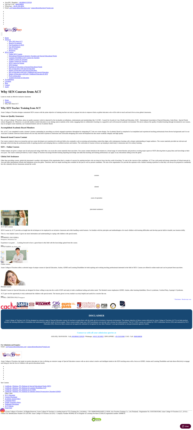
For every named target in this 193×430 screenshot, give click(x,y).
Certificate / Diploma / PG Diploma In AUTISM (20, 390)
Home (7, 38)
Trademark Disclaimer (12, 404)
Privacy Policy (13, 49)
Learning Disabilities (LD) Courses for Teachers (24, 58)
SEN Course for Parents (16, 63)
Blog (6, 83)
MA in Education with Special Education (22, 68)
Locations (8, 81)
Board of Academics (15, 43)
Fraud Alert (8, 408)
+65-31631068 (119, 336)
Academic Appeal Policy (13, 399)
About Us (8, 102)
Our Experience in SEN (16, 45)
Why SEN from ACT (16, 41)
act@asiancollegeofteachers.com (19, 8)
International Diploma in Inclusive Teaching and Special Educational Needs (33, 56)
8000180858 (20, 4)
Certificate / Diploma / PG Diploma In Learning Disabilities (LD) (25, 388)
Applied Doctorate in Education (19, 78)
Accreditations (9, 79)
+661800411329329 (25, 2)
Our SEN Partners (14, 47)
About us (8, 39)
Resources (12, 50)
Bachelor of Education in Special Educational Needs (25, 67)
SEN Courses (9, 52)
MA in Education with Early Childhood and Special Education (29, 72)
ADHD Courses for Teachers (18, 59)
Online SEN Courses (15, 54)
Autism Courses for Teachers (18, 61)
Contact (7, 85)
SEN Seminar (13, 65)
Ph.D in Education (15, 76)
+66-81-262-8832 (18, 6)
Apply (7, 87)
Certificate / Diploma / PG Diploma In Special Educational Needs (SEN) (28, 386)
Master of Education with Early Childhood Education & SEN (28, 74)
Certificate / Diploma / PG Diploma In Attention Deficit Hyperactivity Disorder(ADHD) (33, 391)
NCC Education (10, 395)
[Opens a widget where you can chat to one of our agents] (185, 426)
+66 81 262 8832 (97, 336)
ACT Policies (9, 406)
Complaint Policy (10, 400)
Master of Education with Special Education (23, 70)
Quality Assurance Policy (13, 402)
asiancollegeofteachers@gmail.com (42, 8)
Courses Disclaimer (11, 397)
